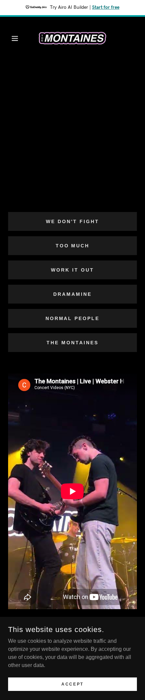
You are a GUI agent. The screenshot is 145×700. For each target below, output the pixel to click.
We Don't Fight (72, 221)
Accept (72, 683)
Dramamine (72, 294)
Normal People (73, 318)
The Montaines (72, 342)
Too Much (73, 245)
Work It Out (72, 270)
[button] (17, 38)
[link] (72, 38)
